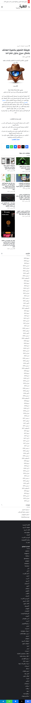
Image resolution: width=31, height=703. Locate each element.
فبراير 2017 (26, 443)
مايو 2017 (26, 435)
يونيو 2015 (26, 493)
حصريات (27, 651)
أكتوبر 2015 (26, 483)
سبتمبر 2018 (26, 395)
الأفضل (27, 591)
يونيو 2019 (26, 373)
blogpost (26, 553)
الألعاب (27, 593)
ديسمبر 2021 (26, 298)
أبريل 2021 (26, 318)
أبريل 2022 (26, 288)
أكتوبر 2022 (26, 273)
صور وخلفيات (26, 671)
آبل (28, 568)
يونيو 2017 (26, 433)
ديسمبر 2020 (25, 328)
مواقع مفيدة (27, 532)
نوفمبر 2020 (26, 330)
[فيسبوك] (26, 146)
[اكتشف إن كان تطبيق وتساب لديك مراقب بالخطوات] (23, 161)
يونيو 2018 (26, 403)
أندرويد (27, 581)
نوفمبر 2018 (26, 390)
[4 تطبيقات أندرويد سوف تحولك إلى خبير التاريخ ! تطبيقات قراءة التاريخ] (8, 160)
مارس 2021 (26, 320)
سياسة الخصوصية (26, 540)
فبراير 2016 (26, 473)
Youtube (27, 566)
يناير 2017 (26, 445)
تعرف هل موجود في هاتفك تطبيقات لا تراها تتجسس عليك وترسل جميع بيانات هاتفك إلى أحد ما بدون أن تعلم (8, 244)
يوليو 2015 (26, 490)
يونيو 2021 (26, 313)
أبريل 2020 (26, 348)
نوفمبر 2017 (26, 420)
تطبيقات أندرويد (20, 46)
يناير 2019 (26, 385)
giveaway (26, 558)
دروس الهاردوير (25, 658)
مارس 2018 (26, 410)
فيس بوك (26, 673)
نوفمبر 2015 (26, 480)
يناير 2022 (26, 295)
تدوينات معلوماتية (25, 631)
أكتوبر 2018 (26, 393)
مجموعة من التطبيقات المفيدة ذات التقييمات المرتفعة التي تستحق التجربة (23, 184)
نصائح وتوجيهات (25, 696)
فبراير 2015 (26, 498)
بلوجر (27, 626)
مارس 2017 (26, 440)
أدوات (27, 576)
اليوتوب (27, 616)
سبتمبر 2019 (26, 365)
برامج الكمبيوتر (25, 623)
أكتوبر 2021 (26, 303)
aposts (27, 551)
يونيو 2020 (26, 343)
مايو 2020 (26, 345)
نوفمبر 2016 (26, 450)
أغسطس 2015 (25, 488)
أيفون (27, 586)
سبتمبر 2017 (26, 425)
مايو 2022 (26, 285)
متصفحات (26, 683)
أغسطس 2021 (25, 308)
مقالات (27, 688)
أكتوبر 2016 (26, 453)
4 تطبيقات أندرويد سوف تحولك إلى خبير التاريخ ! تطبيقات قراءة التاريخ (9, 167)
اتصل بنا (28, 542)
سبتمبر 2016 (26, 455)
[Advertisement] (15, 27)
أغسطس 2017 (25, 428)
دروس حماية (26, 661)
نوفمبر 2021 (26, 300)
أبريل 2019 (26, 378)
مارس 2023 (26, 265)
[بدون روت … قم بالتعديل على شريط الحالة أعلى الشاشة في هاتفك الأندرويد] (8, 197)
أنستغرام (27, 583)
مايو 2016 (26, 465)
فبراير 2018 (26, 413)
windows (26, 563)
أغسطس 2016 (25, 458)
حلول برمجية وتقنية (24, 656)
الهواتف (27, 608)
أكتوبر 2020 (26, 333)
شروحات (27, 666)
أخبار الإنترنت (26, 573)
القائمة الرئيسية (26, 525)
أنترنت (27, 578)
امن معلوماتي (25, 618)
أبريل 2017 (26, 438)
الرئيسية (27, 46)
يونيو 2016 (26, 463)
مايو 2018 (26, 405)
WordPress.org (25, 517)
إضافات (27, 588)
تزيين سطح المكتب (24, 633)
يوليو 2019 (26, 370)
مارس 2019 (26, 380)
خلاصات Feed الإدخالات (23, 512)
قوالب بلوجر (26, 676)
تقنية (28, 646)
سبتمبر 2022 (26, 275)
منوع (28, 691)
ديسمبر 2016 (26, 448)
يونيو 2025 (26, 260)
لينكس (27, 681)
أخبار (28, 571)
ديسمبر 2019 (26, 358)
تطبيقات (27, 638)
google (27, 561)
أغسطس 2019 (25, 368)
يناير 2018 (26, 415)
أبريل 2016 (26, 468)
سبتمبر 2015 (26, 485)
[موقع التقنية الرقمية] (21, 6)
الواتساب (27, 611)
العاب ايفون (26, 603)
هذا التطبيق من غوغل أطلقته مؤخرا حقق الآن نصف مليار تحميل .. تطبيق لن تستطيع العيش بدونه (23, 197)
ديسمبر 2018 (26, 388)
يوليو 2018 (26, 400)
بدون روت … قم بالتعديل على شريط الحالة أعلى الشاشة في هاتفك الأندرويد (8, 204)
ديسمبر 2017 (26, 418)
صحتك (27, 668)
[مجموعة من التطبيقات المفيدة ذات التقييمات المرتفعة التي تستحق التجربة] (23, 178)
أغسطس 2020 (25, 338)
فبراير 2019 (26, 383)
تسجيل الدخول (25, 509)
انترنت (27, 621)
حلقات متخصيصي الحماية (23, 653)
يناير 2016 (26, 475)
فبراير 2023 (26, 268)
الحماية (28, 535)
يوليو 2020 (26, 340)
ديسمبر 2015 (26, 478)
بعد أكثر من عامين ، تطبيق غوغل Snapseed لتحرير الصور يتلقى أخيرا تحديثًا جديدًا (23, 212)
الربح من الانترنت (26, 537)
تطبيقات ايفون (25, 643)
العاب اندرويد (27, 530)
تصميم (27, 636)
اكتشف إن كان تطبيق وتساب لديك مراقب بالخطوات (25, 168)
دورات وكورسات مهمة (23, 663)
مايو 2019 (26, 375)
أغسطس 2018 (25, 398)
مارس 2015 (26, 495)
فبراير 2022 (26, 293)
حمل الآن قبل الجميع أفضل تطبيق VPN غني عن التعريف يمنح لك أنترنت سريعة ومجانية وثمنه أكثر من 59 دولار (8, 186)
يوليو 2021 (26, 310)
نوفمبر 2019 (26, 360)
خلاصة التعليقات (25, 514)
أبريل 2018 (26, 408)
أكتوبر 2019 (26, 363)
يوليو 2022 (26, 280)
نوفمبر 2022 (26, 270)
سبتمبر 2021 (26, 305)
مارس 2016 (26, 470)
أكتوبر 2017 (26, 423)
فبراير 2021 (26, 323)
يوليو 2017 (26, 430)
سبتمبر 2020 (26, 335)
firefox (27, 556)
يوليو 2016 (26, 460)
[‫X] (23, 146)
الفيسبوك (27, 606)
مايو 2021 (26, 315)
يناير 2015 (26, 500)
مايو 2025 (26, 263)
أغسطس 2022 (25, 278)
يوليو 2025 (26, 258)
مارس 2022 (26, 290)
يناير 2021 (26, 325)
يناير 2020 (26, 355)
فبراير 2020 (26, 353)
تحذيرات (27, 628)
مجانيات (27, 686)
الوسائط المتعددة (25, 613)
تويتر (28, 648)
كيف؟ (27, 678)
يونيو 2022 (26, 283)
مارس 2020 (26, 350)
